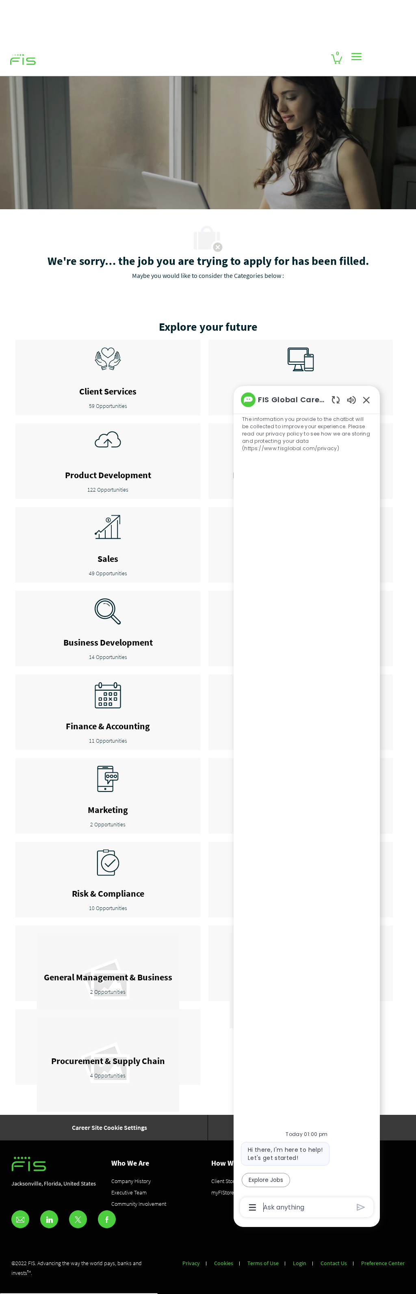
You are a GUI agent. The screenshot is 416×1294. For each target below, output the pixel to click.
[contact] (20, 1219)
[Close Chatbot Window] (366, 399)
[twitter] (78, 1219)
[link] (23, 59)
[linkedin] (49, 1219)
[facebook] (107, 1219)
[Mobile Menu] (356, 56)
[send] (361, 1207)
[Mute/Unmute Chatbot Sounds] (351, 399)
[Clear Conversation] (336, 399)
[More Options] (252, 1207)
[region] (307, 803)
